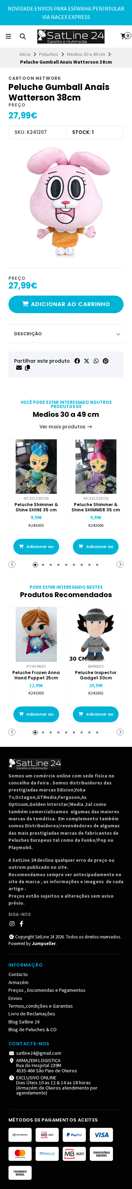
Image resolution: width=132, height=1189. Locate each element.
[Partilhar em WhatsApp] (96, 361)
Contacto (18, 974)
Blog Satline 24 (23, 1021)
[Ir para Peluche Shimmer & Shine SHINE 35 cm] (36, 466)
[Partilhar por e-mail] (19, 367)
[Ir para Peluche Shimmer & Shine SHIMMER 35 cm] (96, 466)
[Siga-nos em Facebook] (21, 923)
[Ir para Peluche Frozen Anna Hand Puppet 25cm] (36, 634)
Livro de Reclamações (31, 1013)
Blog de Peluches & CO (32, 1029)
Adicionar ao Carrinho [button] (39, 549)
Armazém (18, 982)
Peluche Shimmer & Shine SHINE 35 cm (36, 507)
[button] (27, 367)
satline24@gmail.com (38, 1053)
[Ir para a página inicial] (71, 37)
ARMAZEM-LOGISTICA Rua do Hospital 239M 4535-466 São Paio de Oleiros (46, 1065)
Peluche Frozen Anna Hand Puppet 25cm (36, 675)
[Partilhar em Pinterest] (105, 361)
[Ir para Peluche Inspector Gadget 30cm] (96, 634)
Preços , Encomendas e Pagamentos (47, 990)
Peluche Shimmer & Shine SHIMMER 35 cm (95, 507)
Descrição (28, 334)
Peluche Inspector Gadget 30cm (96, 675)
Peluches (48, 54)
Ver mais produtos (63, 427)
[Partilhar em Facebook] (77, 361)
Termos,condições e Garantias (40, 1005)
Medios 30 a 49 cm (86, 54)
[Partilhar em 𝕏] (86, 361)
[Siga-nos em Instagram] (11, 923)
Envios (15, 998)
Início (25, 54)
